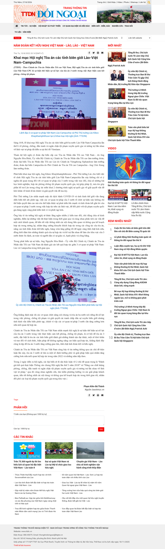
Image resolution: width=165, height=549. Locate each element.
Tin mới (17, 38)
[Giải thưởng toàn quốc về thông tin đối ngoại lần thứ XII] (129, 167)
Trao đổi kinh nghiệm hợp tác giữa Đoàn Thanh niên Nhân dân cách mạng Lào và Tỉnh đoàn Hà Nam (35, 511)
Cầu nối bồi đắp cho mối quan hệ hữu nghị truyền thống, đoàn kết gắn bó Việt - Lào (83, 499)
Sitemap (134, 2)
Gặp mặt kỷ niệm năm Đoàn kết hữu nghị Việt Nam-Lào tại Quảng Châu (34, 491)
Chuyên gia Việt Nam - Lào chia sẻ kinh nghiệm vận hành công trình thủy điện (89, 464)
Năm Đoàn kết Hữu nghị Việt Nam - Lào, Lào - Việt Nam (54, 45)
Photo (126, 2)
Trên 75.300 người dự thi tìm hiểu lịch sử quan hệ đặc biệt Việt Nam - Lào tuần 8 (27, 464)
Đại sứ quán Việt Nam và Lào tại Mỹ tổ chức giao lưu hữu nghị (58, 464)
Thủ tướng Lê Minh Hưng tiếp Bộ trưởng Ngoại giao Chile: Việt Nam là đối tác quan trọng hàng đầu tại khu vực (128, 96)
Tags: (16, 399)
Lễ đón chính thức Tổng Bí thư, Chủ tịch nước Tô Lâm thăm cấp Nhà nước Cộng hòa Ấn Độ (141, 209)
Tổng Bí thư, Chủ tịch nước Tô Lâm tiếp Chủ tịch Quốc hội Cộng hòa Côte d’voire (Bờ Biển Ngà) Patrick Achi (56, 38)
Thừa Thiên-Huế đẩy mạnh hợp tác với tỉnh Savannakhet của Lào (33, 476)
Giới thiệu (112, 2)
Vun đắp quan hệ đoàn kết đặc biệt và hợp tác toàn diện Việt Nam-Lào (81, 509)
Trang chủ (101, 2)
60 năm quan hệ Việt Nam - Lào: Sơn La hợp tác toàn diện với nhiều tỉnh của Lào (82, 476)
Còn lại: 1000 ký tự (22, 428)
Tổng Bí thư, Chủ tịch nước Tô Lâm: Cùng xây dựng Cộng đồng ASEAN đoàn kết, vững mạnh (130, 282)
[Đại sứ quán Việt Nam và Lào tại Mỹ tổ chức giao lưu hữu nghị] (59, 450)
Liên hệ (142, 2)
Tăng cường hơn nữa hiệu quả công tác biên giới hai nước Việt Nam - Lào (82, 491)
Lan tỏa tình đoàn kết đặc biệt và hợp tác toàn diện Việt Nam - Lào (34, 483)
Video (119, 2)
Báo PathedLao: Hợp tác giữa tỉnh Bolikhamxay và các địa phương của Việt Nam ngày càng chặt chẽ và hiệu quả (35, 501)
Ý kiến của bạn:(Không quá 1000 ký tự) (30, 414)
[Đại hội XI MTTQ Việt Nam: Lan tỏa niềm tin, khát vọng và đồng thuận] (118, 195)
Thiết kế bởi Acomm (22, 545)
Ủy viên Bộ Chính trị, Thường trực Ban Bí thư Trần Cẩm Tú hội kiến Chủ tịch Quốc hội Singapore (129, 115)
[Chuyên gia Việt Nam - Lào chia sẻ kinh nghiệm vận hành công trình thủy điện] (90, 450)
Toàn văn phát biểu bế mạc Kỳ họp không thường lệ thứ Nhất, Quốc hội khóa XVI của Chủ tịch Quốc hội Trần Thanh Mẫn (129, 134)
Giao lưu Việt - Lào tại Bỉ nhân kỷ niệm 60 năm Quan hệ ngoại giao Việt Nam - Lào (81, 483)
